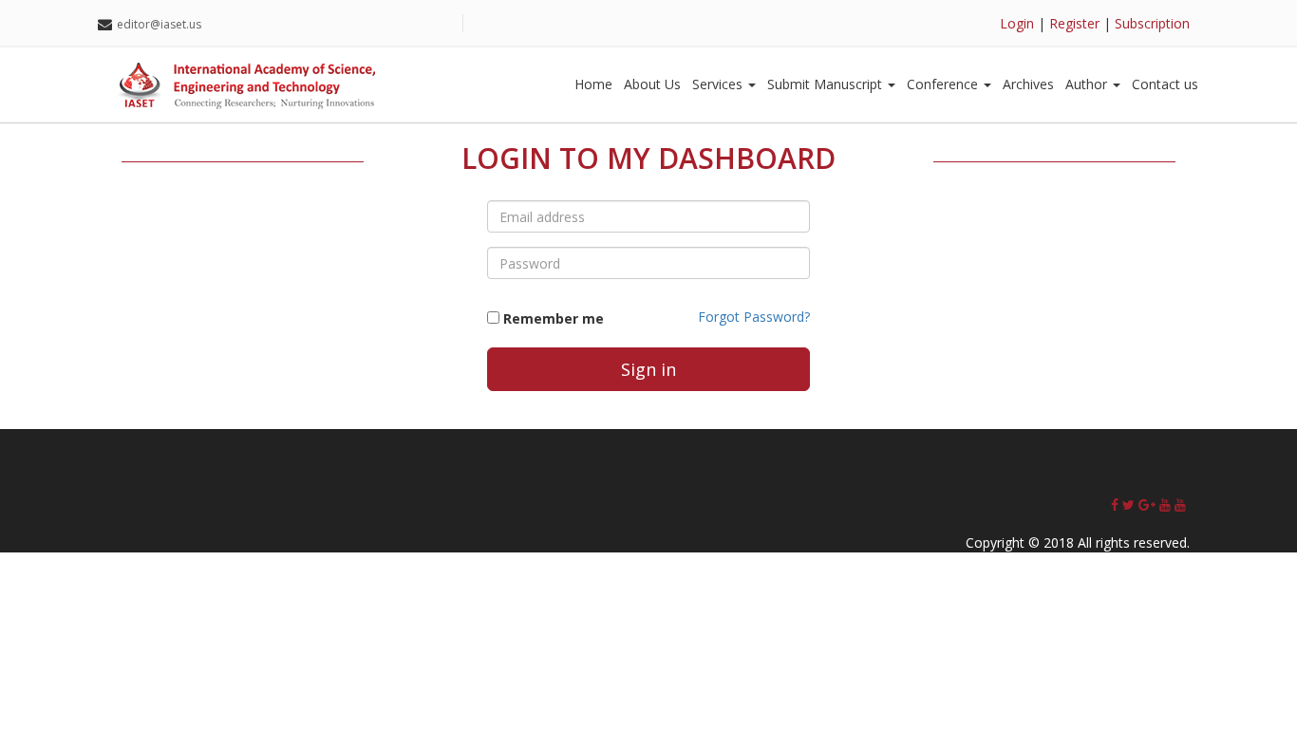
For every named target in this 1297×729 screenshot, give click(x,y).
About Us (652, 84)
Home (593, 84)
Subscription (1152, 23)
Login (1017, 23)
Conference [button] (944, 84)
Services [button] (719, 84)
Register (1074, 23)
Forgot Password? (754, 317)
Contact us (1165, 84)
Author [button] (1088, 84)
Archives (1028, 84)
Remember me (553, 318)
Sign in (648, 369)
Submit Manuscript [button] (826, 84)
